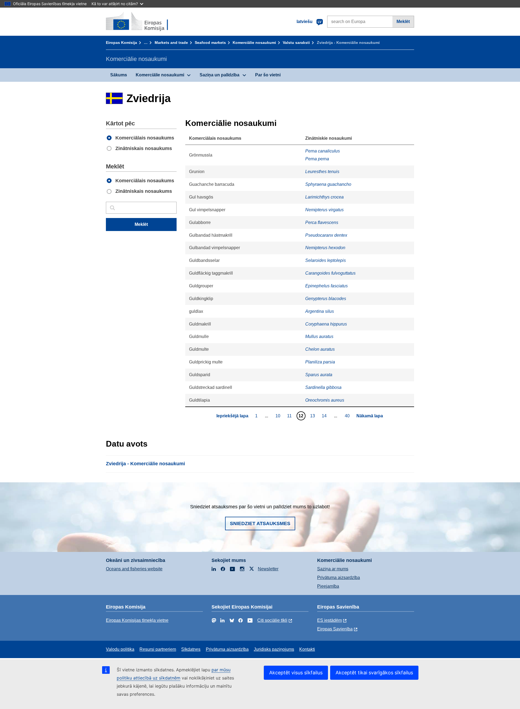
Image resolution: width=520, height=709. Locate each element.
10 (278, 415)
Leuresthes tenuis (322, 171)
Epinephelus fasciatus (326, 286)
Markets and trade (171, 42)
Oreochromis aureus (324, 400)
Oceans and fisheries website (134, 569)
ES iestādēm (329, 620)
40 (348, 415)
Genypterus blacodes (325, 298)
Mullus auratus (319, 336)
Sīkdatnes (190, 649)
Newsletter (268, 569)
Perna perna (317, 159)
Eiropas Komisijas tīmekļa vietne (137, 620)
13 (313, 415)
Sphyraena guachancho (328, 184)
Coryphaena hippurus (326, 324)
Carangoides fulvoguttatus (330, 273)
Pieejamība (328, 586)
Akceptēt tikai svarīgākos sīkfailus (374, 672)
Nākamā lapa (369, 416)
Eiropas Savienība (335, 629)
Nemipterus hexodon (325, 247)
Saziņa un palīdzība (219, 75)
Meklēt (403, 21)
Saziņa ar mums (332, 569)
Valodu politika (120, 649)
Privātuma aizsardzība (338, 577)
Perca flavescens (321, 222)
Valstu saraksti (296, 42)
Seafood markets (210, 42)
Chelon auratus (320, 349)
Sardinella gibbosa (323, 387)
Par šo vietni (268, 75)
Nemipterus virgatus (324, 209)
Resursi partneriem (157, 649)
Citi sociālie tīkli (272, 620)
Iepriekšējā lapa (232, 416)
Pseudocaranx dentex (326, 235)
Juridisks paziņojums (274, 649)
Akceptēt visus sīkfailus (296, 672)
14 (325, 415)
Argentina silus (319, 311)
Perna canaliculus (322, 151)
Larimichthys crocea (324, 197)
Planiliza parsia (320, 362)
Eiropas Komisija (121, 42)
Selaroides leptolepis (325, 260)
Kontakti (307, 649)
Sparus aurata (318, 374)
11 (290, 415)
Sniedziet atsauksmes (260, 523)
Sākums (118, 75)
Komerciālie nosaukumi (254, 42)
